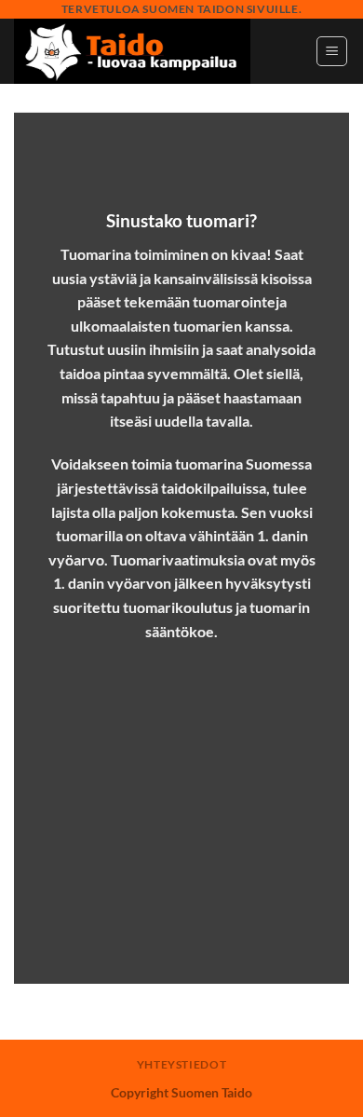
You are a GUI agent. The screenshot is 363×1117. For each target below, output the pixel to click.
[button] (331, 51)
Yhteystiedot (181, 1064)
